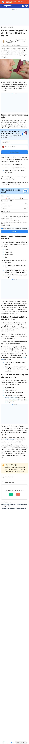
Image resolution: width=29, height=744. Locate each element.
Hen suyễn (10, 27)
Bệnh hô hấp (4, 27)
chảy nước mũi (14, 400)
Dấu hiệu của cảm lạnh (11, 397)
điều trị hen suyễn (9, 440)
